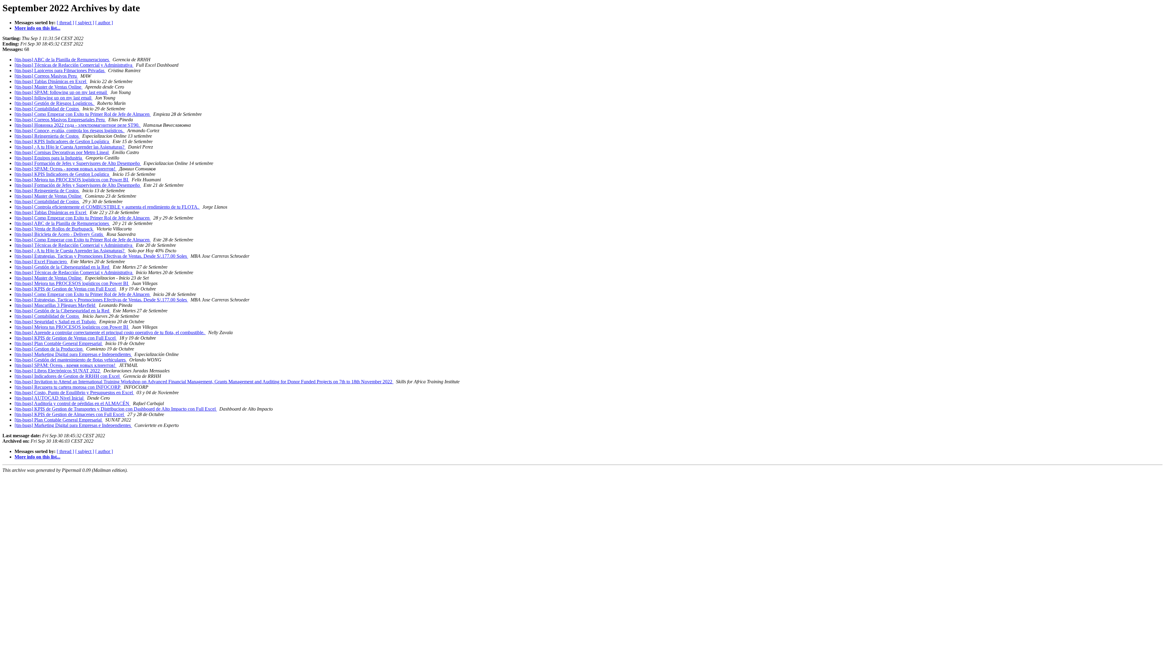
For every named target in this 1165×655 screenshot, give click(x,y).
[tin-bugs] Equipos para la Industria (49, 157)
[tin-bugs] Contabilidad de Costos (47, 108)
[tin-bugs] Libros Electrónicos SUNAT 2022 (58, 370)
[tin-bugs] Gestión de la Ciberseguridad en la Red (62, 267)
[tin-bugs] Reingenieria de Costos (47, 136)
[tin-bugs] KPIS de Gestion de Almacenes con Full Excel (70, 414)
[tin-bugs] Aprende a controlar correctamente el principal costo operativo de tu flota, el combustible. (110, 332)
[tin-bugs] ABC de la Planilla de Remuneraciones (62, 59)
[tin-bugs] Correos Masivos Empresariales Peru (60, 119)
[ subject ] (84, 22)
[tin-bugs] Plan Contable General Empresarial (59, 343)
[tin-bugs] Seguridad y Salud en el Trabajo (56, 321)
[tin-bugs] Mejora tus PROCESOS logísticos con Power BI (72, 179)
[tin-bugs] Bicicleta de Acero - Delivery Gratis (59, 234)
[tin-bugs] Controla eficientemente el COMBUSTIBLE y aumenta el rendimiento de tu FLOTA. (107, 207)
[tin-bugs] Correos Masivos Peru (46, 76)
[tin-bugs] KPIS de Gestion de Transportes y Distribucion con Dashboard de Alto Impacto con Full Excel (116, 408)
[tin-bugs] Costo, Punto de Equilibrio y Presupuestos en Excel (74, 392)
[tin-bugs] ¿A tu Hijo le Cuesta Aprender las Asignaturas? (70, 146)
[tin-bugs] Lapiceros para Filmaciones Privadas (60, 70)
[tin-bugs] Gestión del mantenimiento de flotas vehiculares (71, 359)
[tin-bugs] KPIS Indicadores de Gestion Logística (62, 141)
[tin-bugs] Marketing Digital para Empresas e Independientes (73, 354)
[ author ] (104, 22)
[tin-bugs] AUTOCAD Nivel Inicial (50, 398)
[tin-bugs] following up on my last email (54, 97)
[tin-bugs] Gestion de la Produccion (49, 348)
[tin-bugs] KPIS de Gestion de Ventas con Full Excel (66, 288)
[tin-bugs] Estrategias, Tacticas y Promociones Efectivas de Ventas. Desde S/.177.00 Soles (101, 256)
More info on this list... (37, 28)
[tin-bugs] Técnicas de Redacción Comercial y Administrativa (74, 65)
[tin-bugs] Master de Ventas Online (49, 86)
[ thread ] (65, 22)
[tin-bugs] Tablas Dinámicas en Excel (51, 81)
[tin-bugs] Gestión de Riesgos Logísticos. (55, 103)
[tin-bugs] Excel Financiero (41, 261)
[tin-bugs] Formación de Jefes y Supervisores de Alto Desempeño (78, 163)
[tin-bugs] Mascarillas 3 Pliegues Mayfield (55, 305)
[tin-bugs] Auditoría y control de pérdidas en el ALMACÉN (72, 403)
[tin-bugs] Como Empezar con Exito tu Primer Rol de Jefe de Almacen (83, 114)
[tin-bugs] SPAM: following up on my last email (61, 92)
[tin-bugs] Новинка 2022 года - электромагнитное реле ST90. (78, 125)
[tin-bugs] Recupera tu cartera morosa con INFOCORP (68, 387)
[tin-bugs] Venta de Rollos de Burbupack (54, 228)
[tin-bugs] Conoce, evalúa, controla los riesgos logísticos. (70, 130)
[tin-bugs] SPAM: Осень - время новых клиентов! (65, 168)
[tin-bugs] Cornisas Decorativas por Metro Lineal (62, 152)
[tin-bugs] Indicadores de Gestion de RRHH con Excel (68, 376)
